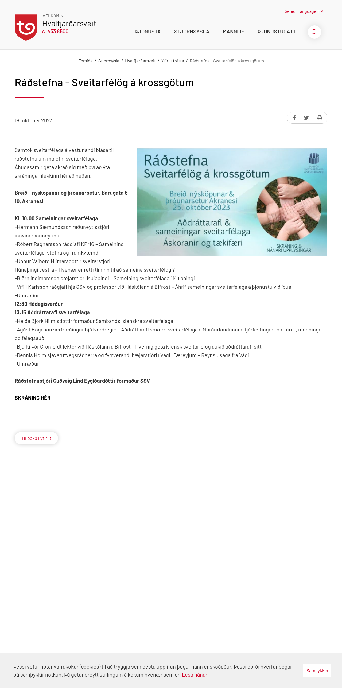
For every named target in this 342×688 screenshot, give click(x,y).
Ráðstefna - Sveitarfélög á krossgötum (227, 60)
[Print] (319, 118)
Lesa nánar (194, 674)
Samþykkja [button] (317, 670)
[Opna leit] (314, 32)
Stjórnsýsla (108, 60)
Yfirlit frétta (172, 60)
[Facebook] (295, 118)
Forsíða (85, 60)
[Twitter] (307, 118)
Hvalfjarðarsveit (140, 60)
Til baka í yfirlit (36, 438)
